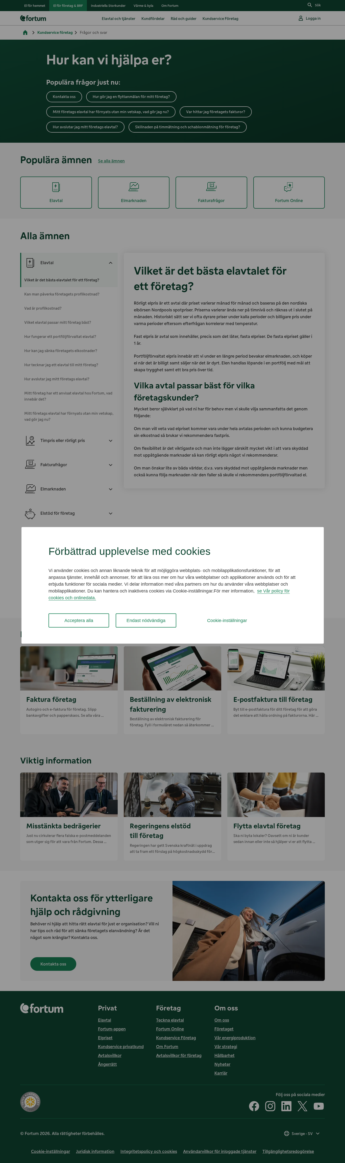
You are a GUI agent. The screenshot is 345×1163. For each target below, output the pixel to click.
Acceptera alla (78, 620)
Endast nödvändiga (146, 620)
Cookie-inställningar (227, 620)
